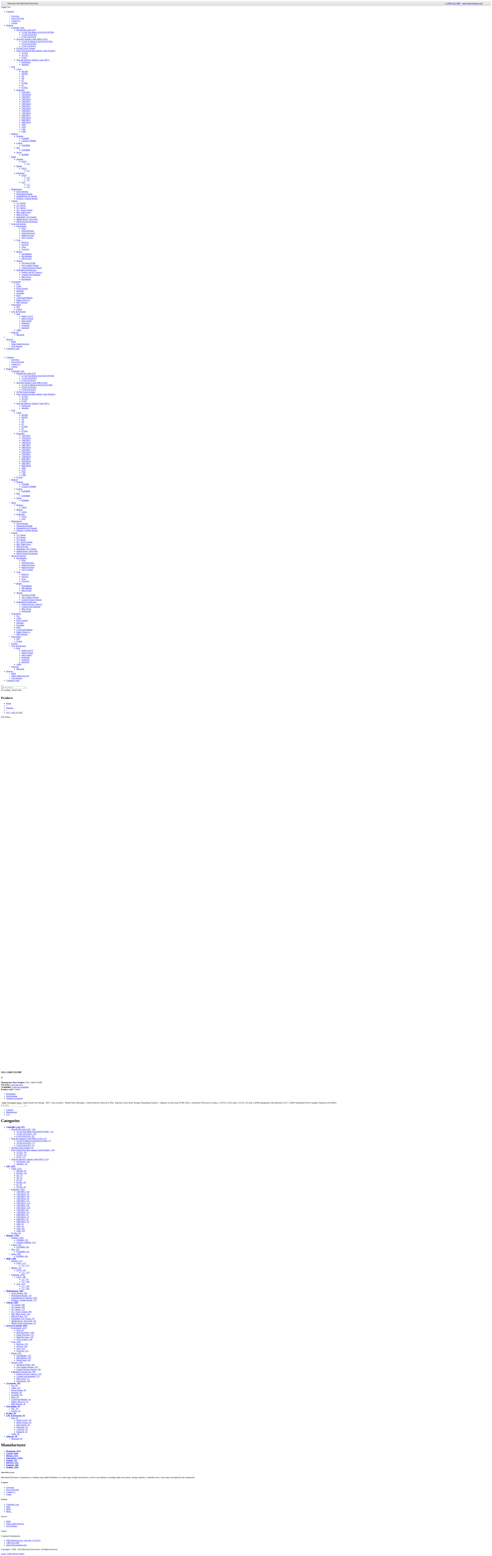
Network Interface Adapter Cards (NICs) (32, 403)
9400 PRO (26, 463)
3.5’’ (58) (25, 1282)
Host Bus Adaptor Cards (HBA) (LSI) (31, 383)
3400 (24, 468)
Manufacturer (11, 1112)
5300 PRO (26, 450)
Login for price (17, 1085)
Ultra (24, 560)
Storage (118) (17, 1362)
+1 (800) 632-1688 (452, 3)
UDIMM (25, 484)
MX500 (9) (21, 1171)
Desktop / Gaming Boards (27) (24, 1300)
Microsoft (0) (16, 1439)
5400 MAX (26, 447)
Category (10, 1110)
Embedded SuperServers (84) (23, 1372)
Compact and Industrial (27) (28, 1376)
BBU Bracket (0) (18, 1404)
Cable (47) (15, 1388)
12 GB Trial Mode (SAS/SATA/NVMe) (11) (35, 1132)
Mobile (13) (16, 1268)
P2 (23, 424)
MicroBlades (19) (23, 1358)
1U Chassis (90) (18, 1305)
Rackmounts (21, 558)
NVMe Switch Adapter (25, 392)
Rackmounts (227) (19, 1328)
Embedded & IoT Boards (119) (24, 1298)
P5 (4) (19, 1185)
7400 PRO (26, 440)
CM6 (24, 475)
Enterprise (20, 433)
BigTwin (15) (22, 1344)
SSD (13, 410)
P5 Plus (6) (21, 1187)
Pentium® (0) (22, 1427)
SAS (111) (20, 1284)
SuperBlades (27, 586)
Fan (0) (14, 1386)
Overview (15, 16)
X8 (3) (19, 1178)
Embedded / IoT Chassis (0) (22, 1319)
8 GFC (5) (20, 1157)
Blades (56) (16, 1353)
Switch (19, 641)
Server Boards (22, 523)
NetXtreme (26, 406)
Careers (14, 23)
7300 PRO (26, 454)
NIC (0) (14, 1409)
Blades (19, 583)
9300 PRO (26, 459)
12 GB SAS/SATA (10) (26, 1134)
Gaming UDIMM (29, 486)
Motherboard (16, 521)
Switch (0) (15, 1411)
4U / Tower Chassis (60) (21, 1312)
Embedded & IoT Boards (26, 528)
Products (9, 708)
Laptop (19, 489)
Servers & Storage (18, 556)
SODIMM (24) (22, 1252)
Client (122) (16, 1168)
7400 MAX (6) (22, 1198)
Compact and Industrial (31, 607)
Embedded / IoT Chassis (26, 549)
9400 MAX (26, 466)
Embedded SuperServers (26, 602)
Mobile (19, 510)
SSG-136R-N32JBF (14, 712)
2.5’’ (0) (25, 1279)
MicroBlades (27, 588)
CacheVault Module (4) (21, 1399)
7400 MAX (26, 443)
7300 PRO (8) (22, 1210)
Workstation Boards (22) (21, 1295)
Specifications (11, 1096)
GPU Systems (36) (24, 1339)
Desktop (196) (17, 1238)
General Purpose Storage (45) (28, 1369)
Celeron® (25, 660)
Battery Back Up (23, 632)
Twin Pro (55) (22, 1351)
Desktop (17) (16, 1261)
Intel (18, 648)
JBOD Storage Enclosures (27, 553)
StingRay (25, 408)
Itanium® (25, 662)
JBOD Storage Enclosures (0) (23, 1323)
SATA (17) (21, 1263)
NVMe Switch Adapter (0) (22, 1148)
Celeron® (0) (22, 1429)
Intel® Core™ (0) (23, 1420)
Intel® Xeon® (27, 653)
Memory (14, 480)
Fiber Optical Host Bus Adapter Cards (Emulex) (35, 394)
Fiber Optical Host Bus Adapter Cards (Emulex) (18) (33, 1150)
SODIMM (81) (22, 1247)
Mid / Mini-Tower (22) (20, 1314)
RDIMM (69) (22, 1256)
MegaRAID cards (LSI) (26, 373)
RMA (13, 342)
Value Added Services (20, 344)
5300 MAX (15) (23, 1208)
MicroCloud (26, 590)
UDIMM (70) (22, 1240)
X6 (23, 420)
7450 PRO (26, 436)
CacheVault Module (24, 630)
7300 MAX (26, 456)
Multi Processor (28, 567)
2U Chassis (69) (18, 1307)
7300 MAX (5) (22, 1212)
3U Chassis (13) (18, 1309)
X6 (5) (19, 1175)
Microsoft (20, 669)
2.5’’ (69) (25, 1286)
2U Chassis (21, 537)
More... (9, 1511)
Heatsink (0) (16, 1392)
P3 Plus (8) (21, 1182)
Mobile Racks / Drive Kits (27, 551)
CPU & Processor (18, 646)
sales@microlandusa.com (472, 3)
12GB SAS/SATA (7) (25, 1143)
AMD (18, 664)
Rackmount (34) (23, 1381)
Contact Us (15, 21)
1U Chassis (21, 535)
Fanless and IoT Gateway (32, 604)
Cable (18, 618)
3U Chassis (21, 540)
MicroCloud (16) (23, 1360)
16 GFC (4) (21, 1155)
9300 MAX (26, 461)
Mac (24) (15, 1249)
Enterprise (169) (18, 1275)
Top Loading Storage (30, 597)
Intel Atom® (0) (23, 1425)
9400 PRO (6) (22, 1219)
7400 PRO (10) (22, 1196)
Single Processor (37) (25, 1335)
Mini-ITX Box (22, 547)
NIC (18, 639)
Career (9, 1494)
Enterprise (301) (18, 1189)
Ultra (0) (20, 1330)
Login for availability (20, 1087)
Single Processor (28, 565)
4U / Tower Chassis (24, 542)
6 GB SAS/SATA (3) (25, 1145)
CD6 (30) (20, 1229)
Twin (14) (20, 1349)
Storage (19, 593)
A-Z (8, 1114)
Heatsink (20, 623)
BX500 (25, 417)
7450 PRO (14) (22, 1192)
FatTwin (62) (22, 1346)
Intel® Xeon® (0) (23, 1422)
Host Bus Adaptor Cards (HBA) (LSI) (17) (29, 1138)
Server (19, 498)
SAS (23, 519)
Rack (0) (15, 1397)
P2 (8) (19, 1180)
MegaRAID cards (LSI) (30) (23, 1129)
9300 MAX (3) (22, 1217)
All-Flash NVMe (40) (25, 1365)
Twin (18, 572)
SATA (24, 507)
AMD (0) (15, 1434)
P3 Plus (25, 426)
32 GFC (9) (21, 1152)
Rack (18, 627)
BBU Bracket (22, 634)
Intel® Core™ (27, 650)
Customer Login (12, 348)
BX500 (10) (21, 1173)
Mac (18, 493)
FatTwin (25, 577)
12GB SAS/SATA (29, 387)
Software (15, 667)
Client (18, 413)
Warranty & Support (14, 1098)
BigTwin (25, 574)
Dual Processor (28, 563)
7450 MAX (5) (22, 1194)
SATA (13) (21, 1270)
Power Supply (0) (18, 1390)
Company (10, 11)
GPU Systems (27, 570)
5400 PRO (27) (22, 1201)
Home (8, 703)
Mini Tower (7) (22, 1379)
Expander (20, 625)
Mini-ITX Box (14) (19, 1316)
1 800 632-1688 (12, 1543)
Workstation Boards (24, 526)
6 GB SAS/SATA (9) (25, 1136)
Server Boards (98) (19, 1293)
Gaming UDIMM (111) (26, 1242)
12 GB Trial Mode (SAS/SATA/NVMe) (38, 376)
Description (11, 1094)
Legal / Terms (6, 1554)
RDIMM (25, 500)
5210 (24, 470)
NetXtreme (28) (23, 1162)
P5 (23, 429)
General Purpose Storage (32, 600)
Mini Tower (26, 609)
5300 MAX (26, 452)
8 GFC (24, 401)
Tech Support (16, 346)
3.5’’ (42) (25, 1289)
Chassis (14, 533)
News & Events (17, 18)
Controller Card (17, 371)
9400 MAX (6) (22, 1222)
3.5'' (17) (25, 1265)
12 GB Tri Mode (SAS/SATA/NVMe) (37, 385)
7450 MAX (26, 438)
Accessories (16, 613)
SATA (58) (21, 1277)
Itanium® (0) (21, 1432)
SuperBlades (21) (23, 1355)
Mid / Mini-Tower (23, 544)
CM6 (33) (20, 1231)
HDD (13, 503)
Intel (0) (14, 1418)
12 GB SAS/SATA (29, 378)
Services (9, 339)
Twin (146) (16, 1342)
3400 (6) (20, 1224)
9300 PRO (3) (22, 1215)
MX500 (25, 415)
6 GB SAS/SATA (29, 380)
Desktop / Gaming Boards (27, 530)
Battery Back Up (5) (19, 1402)
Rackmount (26, 611)
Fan (17, 616)
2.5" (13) (25, 1272)
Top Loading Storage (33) (27, 1367)
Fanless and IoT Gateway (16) (29, 1374)
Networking (16, 637)
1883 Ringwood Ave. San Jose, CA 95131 (23, 1540)
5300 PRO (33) (22, 1205)
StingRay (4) (21, 1164)
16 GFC (25, 399)
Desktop (19, 482)
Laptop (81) (16, 1245)
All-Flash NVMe (28, 595)
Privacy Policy (18, 1554)
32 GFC (25, 396)
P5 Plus (25, 431)
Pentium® (26, 657)
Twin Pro (25, 581)
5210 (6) (20, 1226)
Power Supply (22, 620)
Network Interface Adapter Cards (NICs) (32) (30, 1159)
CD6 (23, 473)
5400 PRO (26, 445)
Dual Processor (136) (25, 1332)
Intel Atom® (27, 655)
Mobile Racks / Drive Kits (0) (23, 1321)
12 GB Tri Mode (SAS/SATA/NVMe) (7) (33, 1141)
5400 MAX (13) (23, 1203)
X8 (23, 422)
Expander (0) (16, 1395)
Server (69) (16, 1254)
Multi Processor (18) (24, 1337)
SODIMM (26, 491)
